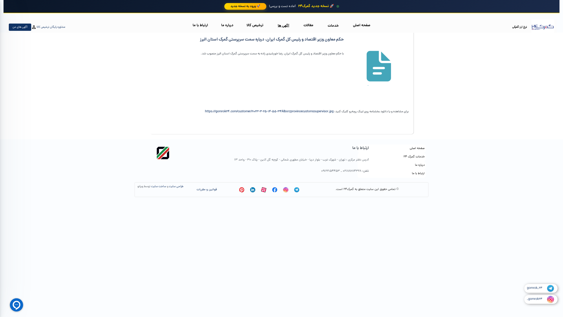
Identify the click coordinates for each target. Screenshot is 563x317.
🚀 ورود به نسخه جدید (245, 6)
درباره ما (227, 25)
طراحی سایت (176, 186)
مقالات (308, 25)
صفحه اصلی (361, 25)
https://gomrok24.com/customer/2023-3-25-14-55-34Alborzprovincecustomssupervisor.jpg (269, 111)
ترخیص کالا (255, 25)
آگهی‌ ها (283, 26)
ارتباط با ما (200, 25)
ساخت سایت (158, 186)
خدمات (333, 26)
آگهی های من (20, 27)
